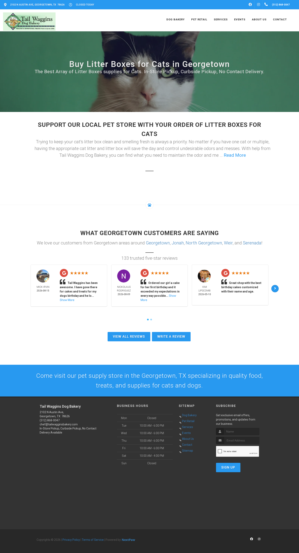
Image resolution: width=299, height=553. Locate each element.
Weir (228, 242)
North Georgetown (204, 242)
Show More (67, 300)
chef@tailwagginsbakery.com (59, 424)
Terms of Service (93, 539)
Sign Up (228, 467)
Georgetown (158, 242)
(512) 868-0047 (50, 420)
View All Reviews (129, 336)
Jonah (178, 242)
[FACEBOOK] (250, 4)
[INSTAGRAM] (258, 4)
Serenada (252, 242)
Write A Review (171, 336)
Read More (235, 155)
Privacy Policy (71, 539)
